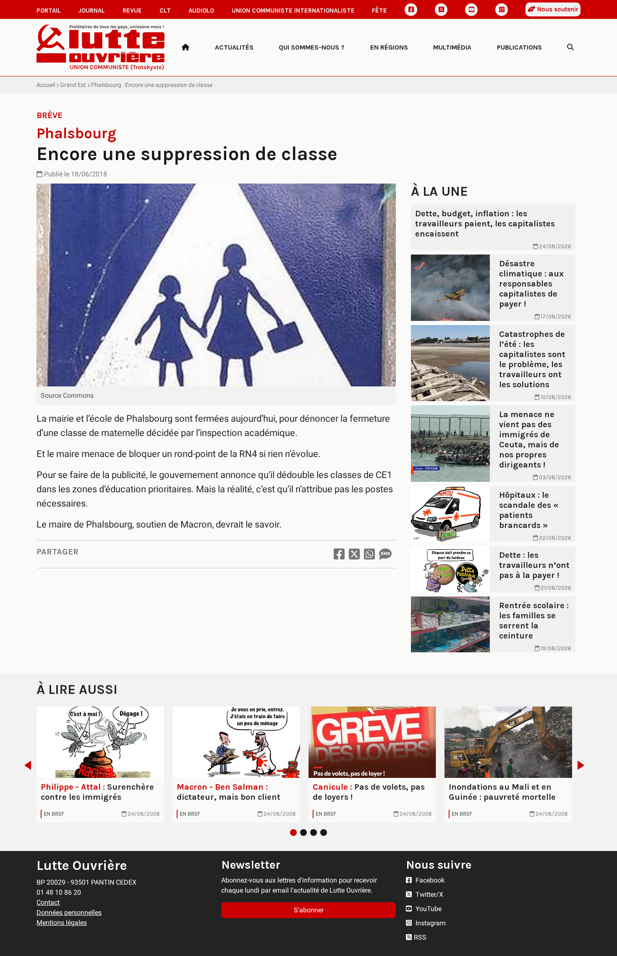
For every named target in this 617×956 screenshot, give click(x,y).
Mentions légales (62, 923)
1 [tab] (293, 832)
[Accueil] (185, 47)
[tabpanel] (100, 764)
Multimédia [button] (452, 47)
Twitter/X (428, 894)
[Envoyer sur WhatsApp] (369, 554)
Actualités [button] (234, 47)
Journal (91, 10)
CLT (165, 10)
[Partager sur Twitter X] (354, 554)
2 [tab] (303, 832)
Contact (48, 902)
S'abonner (309, 910)
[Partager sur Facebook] (339, 554)
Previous (25, 765)
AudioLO (201, 10)
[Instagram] (501, 9)
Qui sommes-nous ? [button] (312, 47)
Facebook (429, 880)
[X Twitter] (441, 9)
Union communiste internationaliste (293, 10)
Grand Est (73, 84)
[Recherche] (570, 47)
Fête (379, 10)
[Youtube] (471, 9)
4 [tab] (323, 832)
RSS (420, 937)
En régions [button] (389, 47)
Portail (49, 10)
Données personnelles (69, 913)
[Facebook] (411, 9)
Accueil (46, 84)
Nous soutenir (557, 9)
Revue (132, 10)
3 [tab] (313, 832)
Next (583, 765)
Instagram (430, 923)
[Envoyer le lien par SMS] (385, 554)
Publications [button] (519, 47)
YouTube (428, 909)
